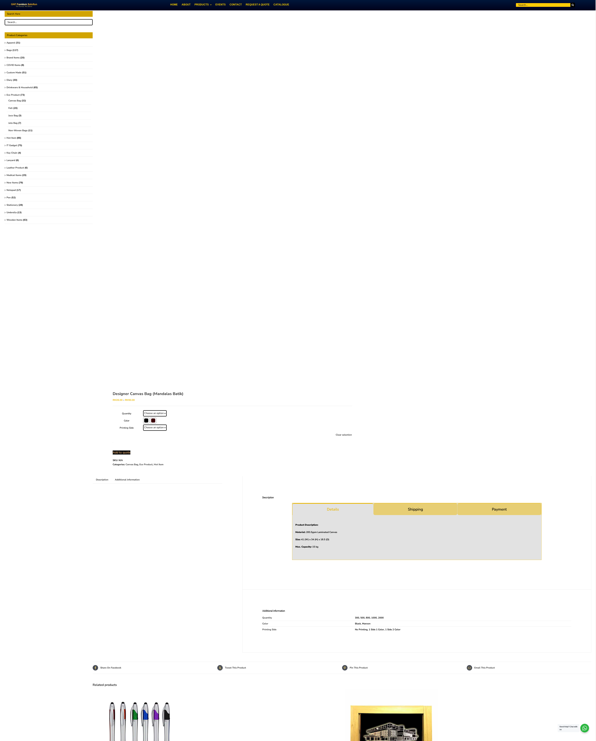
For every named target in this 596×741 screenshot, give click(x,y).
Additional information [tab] (127, 479)
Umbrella (12, 212)
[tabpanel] (416, 537)
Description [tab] (102, 479)
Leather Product (15, 167)
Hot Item (158, 464)
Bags (9, 50)
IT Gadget (12, 145)
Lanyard (11, 160)
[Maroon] (153, 420)
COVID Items (13, 65)
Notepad (11, 190)
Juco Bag (13, 115)
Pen (9, 197)
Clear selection (344, 434)
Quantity (126, 413)
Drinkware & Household (20, 87)
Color (126, 420)
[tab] (332, 509)
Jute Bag (13, 123)
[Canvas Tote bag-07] (212, 197)
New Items (12, 182)
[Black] (146, 420)
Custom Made (14, 72)
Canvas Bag (132, 464)
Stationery (12, 205)
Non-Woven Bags (17, 130)
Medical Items (14, 175)
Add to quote (121, 452)
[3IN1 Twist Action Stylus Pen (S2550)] (139, 691)
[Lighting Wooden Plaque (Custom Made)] (391, 691)
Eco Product (146, 464)
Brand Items (13, 57)
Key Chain (12, 152)
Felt (10, 108)
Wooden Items (14, 219)
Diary (9, 80)
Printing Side (127, 427)
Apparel (11, 42)
